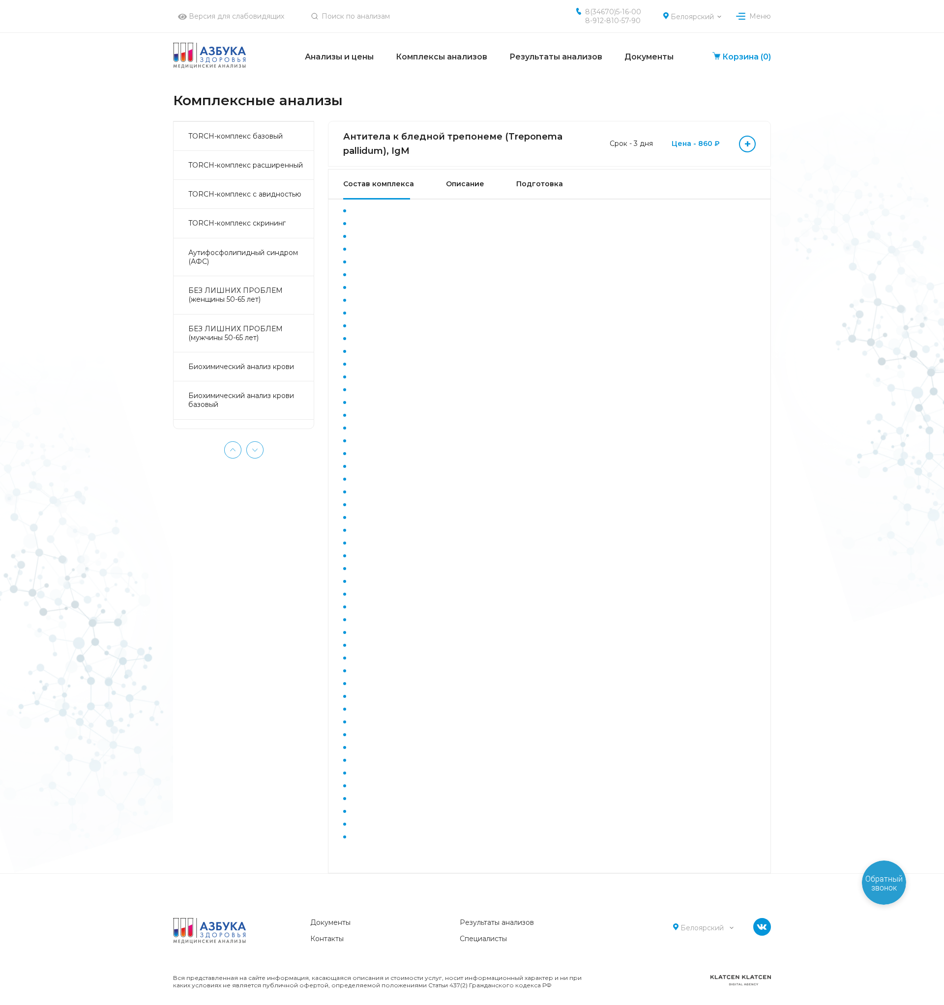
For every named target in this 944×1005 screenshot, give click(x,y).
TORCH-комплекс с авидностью (244, 194)
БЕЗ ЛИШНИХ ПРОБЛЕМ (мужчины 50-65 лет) (235, 333)
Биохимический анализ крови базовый (241, 400)
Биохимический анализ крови (241, 366)
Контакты (327, 938)
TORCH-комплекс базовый (235, 136)
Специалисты (483, 938)
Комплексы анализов (441, 56)
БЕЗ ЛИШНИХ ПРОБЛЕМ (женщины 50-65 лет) (235, 295)
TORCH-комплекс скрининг (237, 223)
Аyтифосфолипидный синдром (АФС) (243, 257)
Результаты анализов (555, 56)
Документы (649, 56)
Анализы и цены (339, 56)
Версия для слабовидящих (235, 16)
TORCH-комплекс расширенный (245, 165)
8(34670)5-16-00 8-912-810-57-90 (613, 16)
